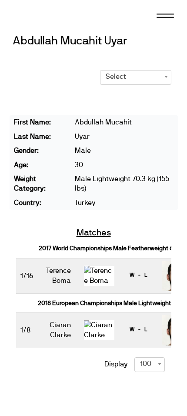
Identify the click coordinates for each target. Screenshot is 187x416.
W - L (138, 275)
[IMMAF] (45, 15)
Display (116, 364)
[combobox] (135, 76)
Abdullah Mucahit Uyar (70, 41)
